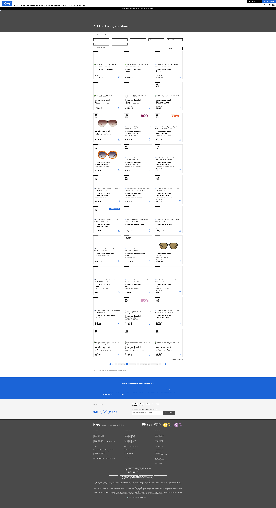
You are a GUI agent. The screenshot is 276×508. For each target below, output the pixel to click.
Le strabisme (127, 454)
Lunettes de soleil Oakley (129, 442)
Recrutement (157, 455)
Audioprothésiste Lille (162, 483)
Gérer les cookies (158, 463)
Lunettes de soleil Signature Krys (163, 101)
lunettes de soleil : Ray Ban (155, 491)
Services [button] (82, 5)
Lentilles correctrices (159, 435)
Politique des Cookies (159, 459)
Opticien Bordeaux (122, 482)
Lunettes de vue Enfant (98, 437)
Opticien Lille (147, 482)
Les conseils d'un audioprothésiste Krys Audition (104, 458)
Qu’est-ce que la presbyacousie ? (100, 455)
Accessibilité (157, 462)
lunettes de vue (106, 488)
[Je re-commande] (270, 5)
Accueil (95, 34)
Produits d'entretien (159, 441)
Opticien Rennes (163, 482)
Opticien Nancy (130, 483)
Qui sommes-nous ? (159, 449)
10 (140, 364)
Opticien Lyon (114, 482)
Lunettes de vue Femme (98, 435)
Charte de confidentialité (160, 457)
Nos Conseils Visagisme (129, 449)
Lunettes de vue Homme (98, 436)
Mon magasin (270, 1)
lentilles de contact (98, 488)
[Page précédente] (112, 364)
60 (157, 364)
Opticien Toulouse (106, 482)
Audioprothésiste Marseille (138, 484)
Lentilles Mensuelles (159, 440)
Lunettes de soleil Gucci (133, 70)
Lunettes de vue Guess (98, 439)
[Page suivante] (164, 364)
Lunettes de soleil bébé (129, 439)
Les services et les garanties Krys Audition (102, 457)
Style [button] (76, 5)
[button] (273, 5)
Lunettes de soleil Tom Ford (135, 255)
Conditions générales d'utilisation (162, 460)
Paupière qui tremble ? (129, 457)
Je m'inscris (169, 412)
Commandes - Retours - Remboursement (129, 475)
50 (154, 364)
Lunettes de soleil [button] (32, 5)
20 (146, 364)
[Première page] (109, 364)
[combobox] (101, 40)
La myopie (126, 452)
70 (160, 364)
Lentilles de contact (159, 434)
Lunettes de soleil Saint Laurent (105, 317)
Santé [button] (71, 5)
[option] (101, 39)
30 (149, 364)
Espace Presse (158, 452)
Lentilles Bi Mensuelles (160, 439)
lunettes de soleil (113, 488)
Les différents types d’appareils (100, 452)
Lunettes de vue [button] (19, 5)
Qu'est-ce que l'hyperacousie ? (100, 454)
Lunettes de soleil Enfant (129, 437)
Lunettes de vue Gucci (104, 70)
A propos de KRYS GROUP (161, 453)
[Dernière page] (166, 364)
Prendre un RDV (255, 1)
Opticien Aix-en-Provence (105, 483)
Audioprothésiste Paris (139, 483)
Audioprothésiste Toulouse (151, 483)
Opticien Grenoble (172, 482)
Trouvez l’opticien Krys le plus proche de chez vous (134, 492)
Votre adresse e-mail (145, 409)
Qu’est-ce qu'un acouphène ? (99, 453)
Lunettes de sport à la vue (99, 443)
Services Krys (127, 450)
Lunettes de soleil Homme (129, 436)
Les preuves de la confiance (161, 450)
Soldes (125, 443)
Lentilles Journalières (159, 437)
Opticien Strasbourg (139, 482)
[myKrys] (267, 5)
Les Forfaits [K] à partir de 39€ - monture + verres (104, 441)
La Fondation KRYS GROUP (161, 454)
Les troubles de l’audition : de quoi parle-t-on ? (103, 449)
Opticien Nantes (130, 482)
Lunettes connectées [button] (46, 5)
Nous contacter (131, 472)
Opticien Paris (99, 482)
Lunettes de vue (96, 434)
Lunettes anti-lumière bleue (99, 442)
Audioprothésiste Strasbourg (174, 483)
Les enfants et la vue (128, 453)
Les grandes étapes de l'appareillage (101, 450)
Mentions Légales (158, 458)
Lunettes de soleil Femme (129, 435)
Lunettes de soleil (128, 434)
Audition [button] (64, 5)
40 (152, 364)
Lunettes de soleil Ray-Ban (130, 440)
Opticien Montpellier (155, 482)
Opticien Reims (114, 483)
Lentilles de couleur (159, 436)
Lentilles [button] (57, 5)
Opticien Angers (122, 483)
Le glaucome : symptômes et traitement (132, 455)
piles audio (120, 488)
